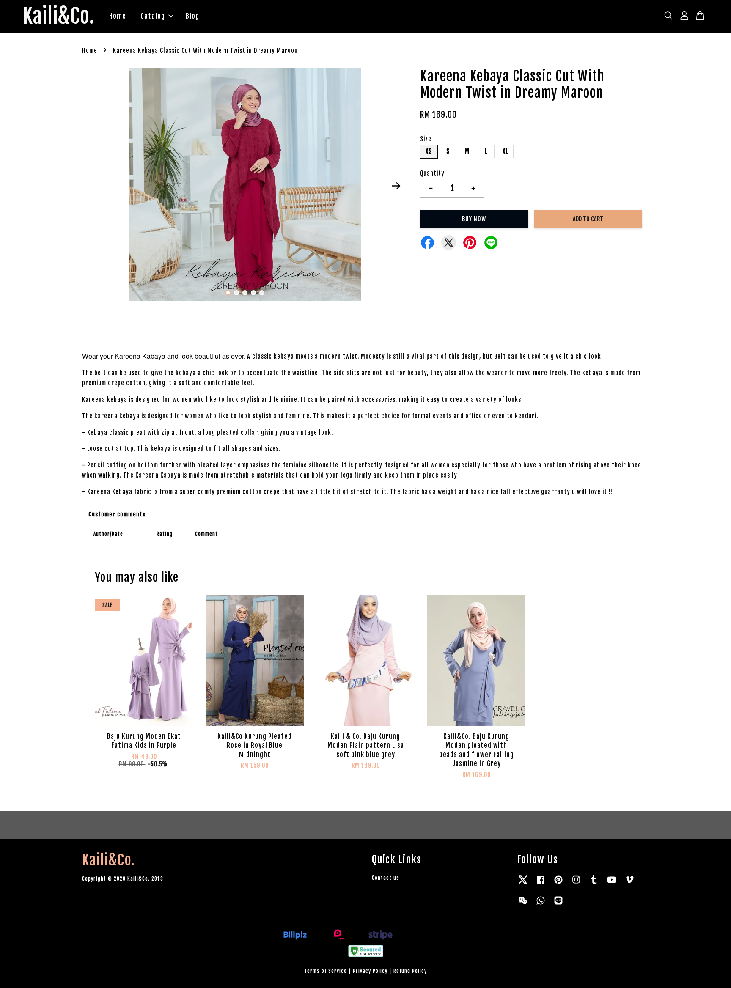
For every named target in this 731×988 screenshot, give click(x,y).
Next (396, 186)
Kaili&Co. (58, 16)
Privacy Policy (370, 971)
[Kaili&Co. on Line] (558, 904)
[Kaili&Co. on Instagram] (576, 884)
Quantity (432, 173)
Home (117, 16)
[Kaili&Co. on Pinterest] (558, 884)
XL (505, 151)
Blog (192, 16)
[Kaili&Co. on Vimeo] (629, 884)
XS (429, 151)
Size (425, 139)
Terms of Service (325, 971)
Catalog (152, 16)
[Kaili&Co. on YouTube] (612, 884)
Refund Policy (410, 971)
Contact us (385, 878)
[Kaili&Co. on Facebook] (541, 884)
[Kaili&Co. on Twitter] (523, 884)
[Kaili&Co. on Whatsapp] (541, 904)
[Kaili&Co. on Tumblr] (594, 884)
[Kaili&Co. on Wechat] (523, 904)
